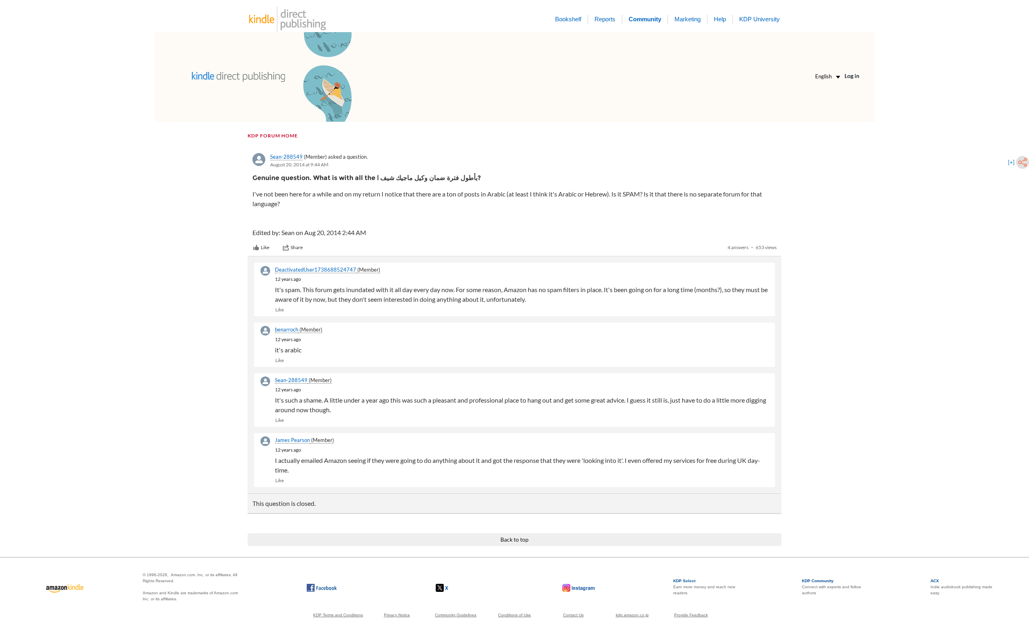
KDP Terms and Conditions (338, 615)
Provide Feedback (691, 615)
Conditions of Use (514, 615)
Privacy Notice (397, 615)
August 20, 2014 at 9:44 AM (299, 165)
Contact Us (573, 615)
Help (720, 19)
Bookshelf (568, 19)
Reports (604, 19)
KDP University (759, 19)
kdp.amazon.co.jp (632, 615)
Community (645, 19)
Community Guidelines (455, 615)
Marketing (687, 19)
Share (297, 247)
